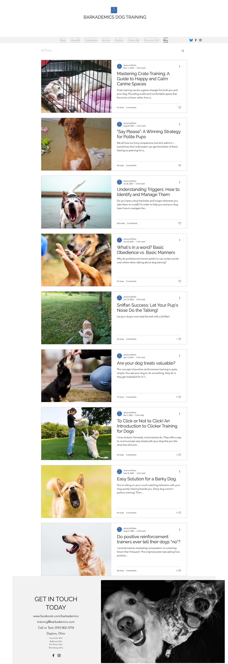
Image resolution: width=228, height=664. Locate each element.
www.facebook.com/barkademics (56, 616)
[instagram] (200, 40)
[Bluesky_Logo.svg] (191, 40)
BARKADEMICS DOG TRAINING (115, 17)
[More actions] (181, 66)
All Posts (46, 50)
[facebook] (195, 40)
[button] (182, 51)
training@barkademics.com (56, 622)
